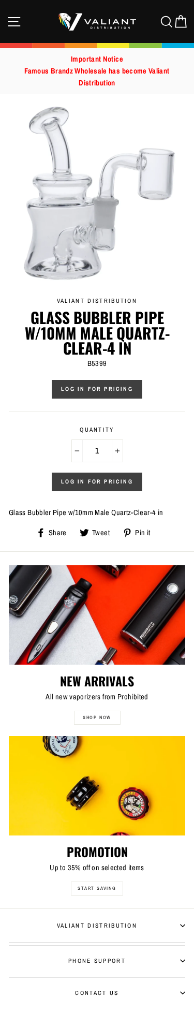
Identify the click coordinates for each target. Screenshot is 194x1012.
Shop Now (97, 717)
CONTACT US (96, 993)
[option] (97, 71)
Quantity (97, 430)
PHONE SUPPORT (97, 961)
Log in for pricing (97, 388)
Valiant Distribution (97, 925)
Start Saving (97, 888)
